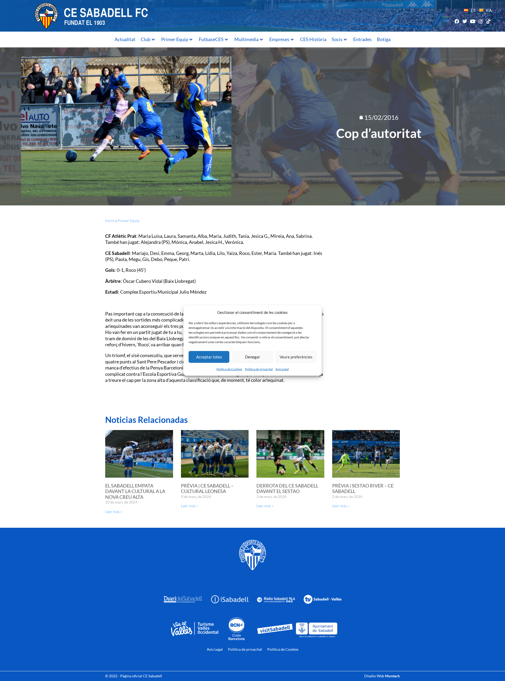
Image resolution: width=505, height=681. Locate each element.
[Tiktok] (488, 21)
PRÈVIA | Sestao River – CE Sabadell (362, 488)
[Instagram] (480, 21)
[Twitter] (464, 21)
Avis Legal (282, 369)
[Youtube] (472, 21)
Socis (337, 39)
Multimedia (246, 39)
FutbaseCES (211, 39)
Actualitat (125, 39)
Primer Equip (174, 39)
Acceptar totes (209, 356)
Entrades (362, 39)
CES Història (313, 39)
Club (145, 39)
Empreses (279, 39)
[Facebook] (456, 21)
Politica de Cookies (229, 369)
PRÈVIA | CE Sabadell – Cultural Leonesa (207, 488)
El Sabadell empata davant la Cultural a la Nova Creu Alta (135, 491)
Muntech (392, 676)
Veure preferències (296, 356)
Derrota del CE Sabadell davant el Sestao (287, 488)
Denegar (252, 356)
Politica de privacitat (259, 369)
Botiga (384, 39)
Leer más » (113, 511)
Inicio (109, 220)
